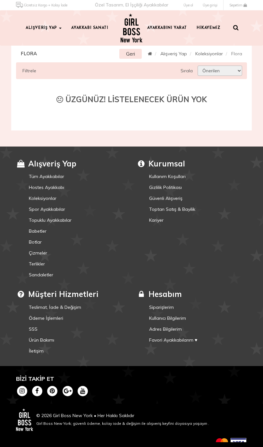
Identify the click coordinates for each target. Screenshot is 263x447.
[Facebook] (37, 391)
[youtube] (83, 391)
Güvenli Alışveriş (165, 198)
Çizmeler (38, 253)
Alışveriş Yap (173, 54)
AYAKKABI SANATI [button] (89, 28)
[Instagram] (22, 391)
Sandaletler (41, 275)
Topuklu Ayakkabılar (50, 220)
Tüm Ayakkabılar (46, 176)
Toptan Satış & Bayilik (172, 209)
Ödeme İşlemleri (46, 318)
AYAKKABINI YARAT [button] (167, 28)
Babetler (38, 231)
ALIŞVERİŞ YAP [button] (42, 28)
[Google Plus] (67, 391)
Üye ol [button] (188, 5)
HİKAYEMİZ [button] (208, 28)
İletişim (36, 351)
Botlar (35, 242)
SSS (33, 329)
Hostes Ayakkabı (46, 187)
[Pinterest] (52, 391)
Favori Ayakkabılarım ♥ (173, 340)
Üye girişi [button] (210, 5)
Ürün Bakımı (41, 340)
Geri (130, 54)
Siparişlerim (161, 307)
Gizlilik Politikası (165, 187)
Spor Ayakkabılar (47, 209)
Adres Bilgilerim (165, 329)
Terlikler (37, 264)
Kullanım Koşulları (167, 176)
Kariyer (156, 220)
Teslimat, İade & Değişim (55, 307)
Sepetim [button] (236, 5)
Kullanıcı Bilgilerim (167, 318)
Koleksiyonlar (209, 54)
